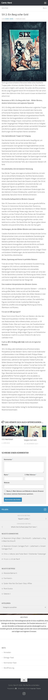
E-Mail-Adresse (30, 475)
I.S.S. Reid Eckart (7, 439)
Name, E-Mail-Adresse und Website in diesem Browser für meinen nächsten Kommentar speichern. (24, 492)
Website (6, 483)
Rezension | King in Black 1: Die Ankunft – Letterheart (22, 538)
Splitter (5, 8)
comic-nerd (9, 19)
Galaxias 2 (7, 594)
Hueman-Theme (35, 688)
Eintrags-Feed (9, 658)
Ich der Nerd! (15, 559)
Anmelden (7, 652)
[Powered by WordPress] (16, 688)
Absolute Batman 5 (10, 573)
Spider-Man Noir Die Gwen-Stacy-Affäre (18, 583)
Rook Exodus (8, 589)
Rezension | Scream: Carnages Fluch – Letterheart (21, 546)
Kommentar (8, 459)
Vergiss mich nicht (30, 440)
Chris (5, 554)
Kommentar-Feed (10, 663)
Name (6, 475)
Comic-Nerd (6, 2)
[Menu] (45, 3)
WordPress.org (9, 668)
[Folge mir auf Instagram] (45, 509)
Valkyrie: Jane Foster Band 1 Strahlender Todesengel (27, 554)
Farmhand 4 (8, 578)
